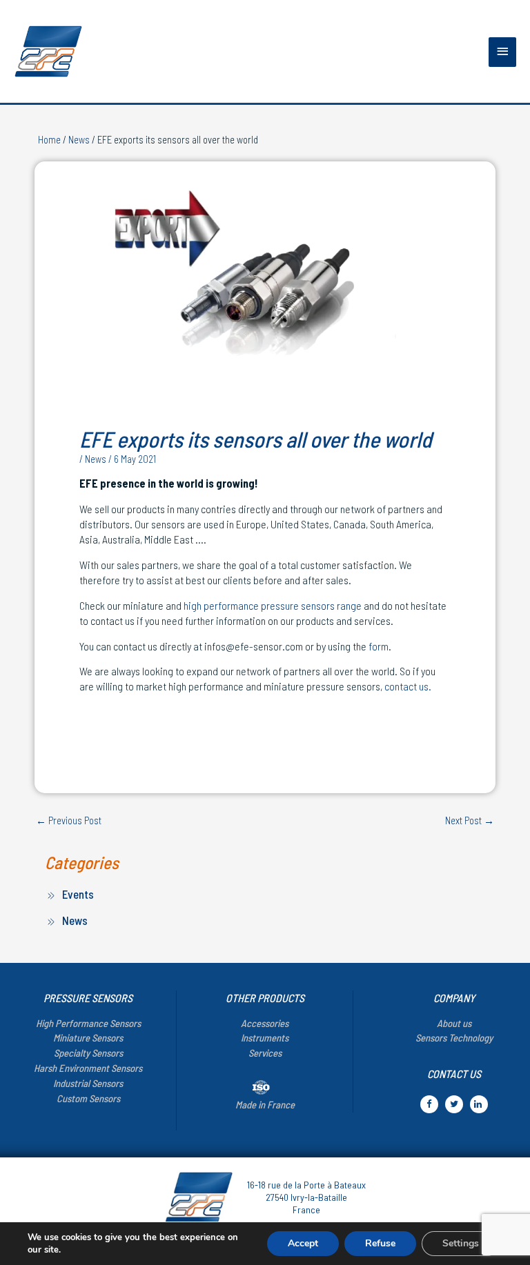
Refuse (380, 1243)
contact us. (407, 686)
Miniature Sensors (88, 1037)
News (79, 139)
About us (454, 1023)
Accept (303, 1243)
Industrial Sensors (88, 1083)
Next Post (469, 820)
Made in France (265, 1104)
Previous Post (68, 820)
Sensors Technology (454, 1037)
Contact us (454, 1073)
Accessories (264, 1023)
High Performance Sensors (88, 1023)
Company (454, 997)
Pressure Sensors (87, 997)
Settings (460, 1243)
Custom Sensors (88, 1098)
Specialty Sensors (88, 1052)
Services (265, 1052)
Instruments (264, 1037)
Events (78, 894)
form (379, 646)
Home (49, 139)
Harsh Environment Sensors (88, 1068)
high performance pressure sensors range (273, 605)
